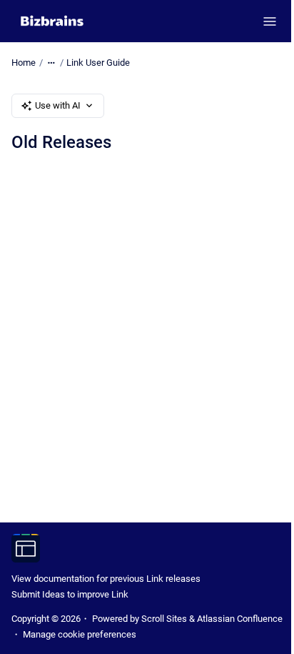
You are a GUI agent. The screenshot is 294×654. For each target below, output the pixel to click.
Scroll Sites (164, 618)
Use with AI (58, 105)
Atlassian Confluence (240, 618)
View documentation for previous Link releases (106, 578)
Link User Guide (98, 62)
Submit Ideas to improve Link (69, 594)
